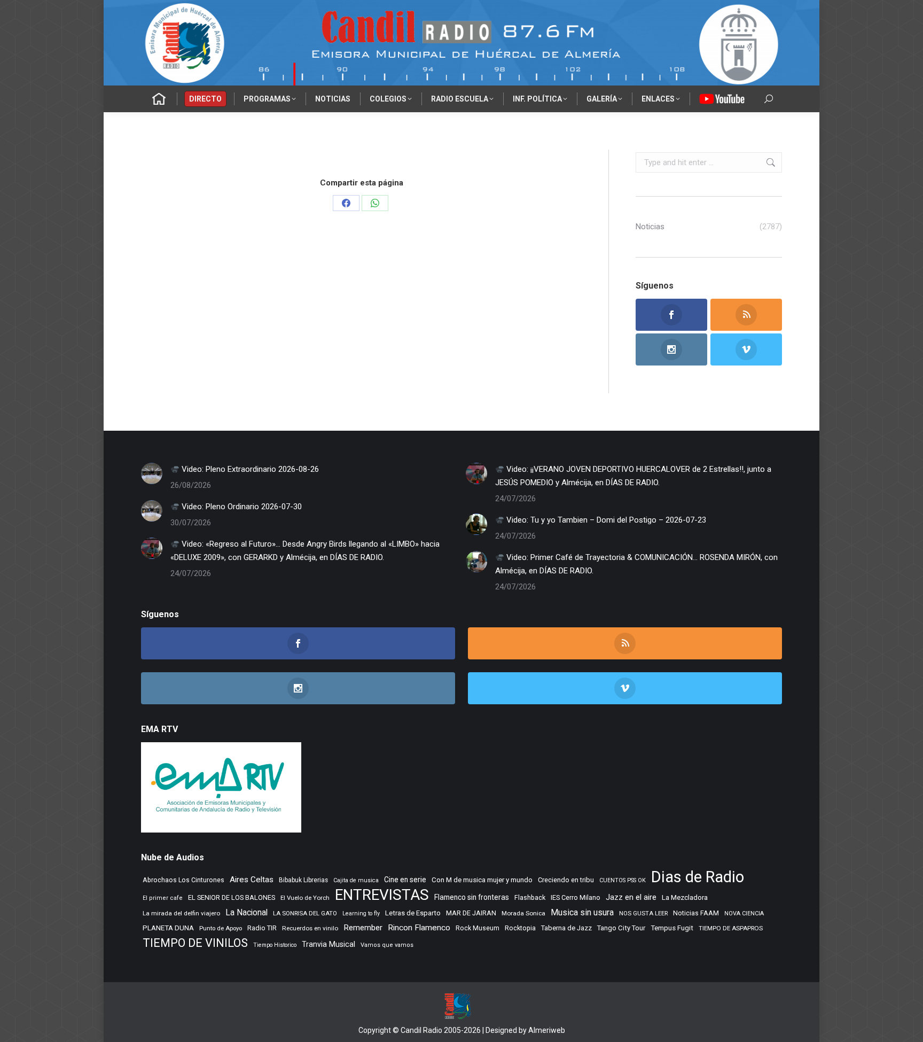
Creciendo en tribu (566, 880)
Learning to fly (361, 913)
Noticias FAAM (696, 913)
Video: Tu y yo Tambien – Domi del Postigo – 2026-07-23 (605, 520)
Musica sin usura (582, 912)
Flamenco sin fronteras (471, 897)
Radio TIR (262, 928)
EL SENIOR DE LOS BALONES (231, 897)
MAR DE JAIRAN (471, 913)
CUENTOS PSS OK (622, 880)
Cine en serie (405, 879)
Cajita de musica (356, 880)
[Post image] (151, 473)
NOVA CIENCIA (744, 913)
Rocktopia (520, 928)
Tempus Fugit (672, 928)
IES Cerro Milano (575, 897)
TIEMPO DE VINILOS (195, 943)
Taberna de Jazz (566, 928)
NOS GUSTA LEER (643, 913)
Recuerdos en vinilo (310, 928)
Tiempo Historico (274, 945)
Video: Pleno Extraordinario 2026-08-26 (249, 469)
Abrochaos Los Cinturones (183, 880)
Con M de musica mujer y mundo (482, 880)
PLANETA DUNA (168, 928)
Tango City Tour (621, 928)
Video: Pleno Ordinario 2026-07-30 (240, 506)
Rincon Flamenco (419, 927)
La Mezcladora (685, 897)
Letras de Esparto (413, 913)
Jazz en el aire (631, 897)
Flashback (529, 897)
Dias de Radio (697, 877)
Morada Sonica (523, 913)
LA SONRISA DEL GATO (305, 913)
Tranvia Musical (328, 944)
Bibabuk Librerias (303, 880)
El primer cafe (163, 898)
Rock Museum (477, 928)
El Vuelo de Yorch (305, 897)
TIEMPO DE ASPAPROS (731, 928)
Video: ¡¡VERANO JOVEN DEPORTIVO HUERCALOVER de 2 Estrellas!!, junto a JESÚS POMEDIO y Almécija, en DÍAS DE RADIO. (633, 475)
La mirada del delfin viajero (181, 913)
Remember (362, 927)
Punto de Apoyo (220, 928)
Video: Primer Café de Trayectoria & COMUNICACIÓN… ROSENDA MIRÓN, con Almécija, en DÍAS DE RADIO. (636, 564)
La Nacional (246, 912)
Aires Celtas (251, 879)
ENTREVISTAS (382, 894)
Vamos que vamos (387, 945)
